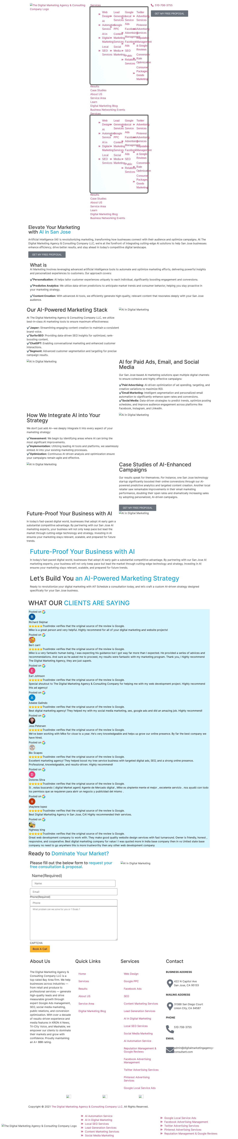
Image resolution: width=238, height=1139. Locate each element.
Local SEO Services (136, 1026)
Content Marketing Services (141, 1003)
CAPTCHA (36, 943)
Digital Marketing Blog (104, 214)
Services (95, 113)
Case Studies (98, 198)
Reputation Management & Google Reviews (140, 1050)
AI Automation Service (137, 1040)
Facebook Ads (133, 988)
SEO (126, 996)
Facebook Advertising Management (137, 1060)
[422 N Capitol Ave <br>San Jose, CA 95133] (170, 983)
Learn (93, 210)
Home (82, 973)
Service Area (98, 206)
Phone (40, 897)
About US (96, 202)
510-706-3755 (183, 1027)
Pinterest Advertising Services (137, 1079)
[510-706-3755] (170, 1029)
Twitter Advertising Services (141, 1069)
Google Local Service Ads (140, 1088)
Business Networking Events (107, 218)
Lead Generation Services (139, 1011)
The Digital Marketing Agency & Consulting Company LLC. (87, 1106)
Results (94, 194)
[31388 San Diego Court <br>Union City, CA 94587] (170, 1006)
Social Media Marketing (138, 1033)
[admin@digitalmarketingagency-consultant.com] (170, 1050)
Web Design (131, 973)
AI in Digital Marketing (137, 1018)
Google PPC (131, 981)
